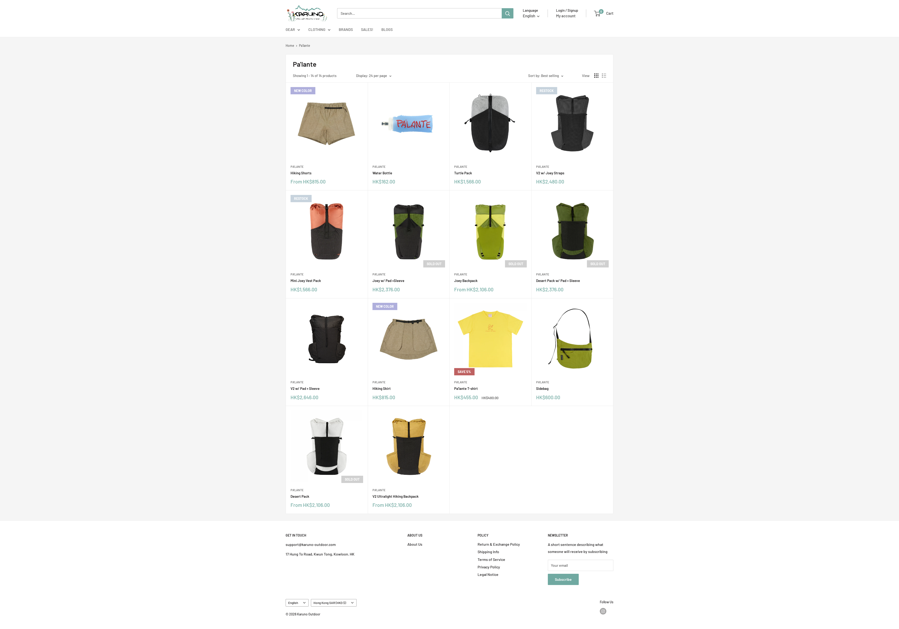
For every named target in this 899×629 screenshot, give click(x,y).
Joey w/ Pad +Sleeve (388, 280)
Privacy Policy (489, 567)
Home (290, 46)
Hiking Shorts (301, 173)
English (293, 603)
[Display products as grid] (596, 75)
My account (565, 15)
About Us (414, 544)
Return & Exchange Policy (499, 544)
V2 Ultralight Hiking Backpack (395, 496)
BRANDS (346, 29)
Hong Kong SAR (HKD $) (329, 603)
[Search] (507, 13)
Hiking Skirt (381, 388)
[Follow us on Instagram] (603, 611)
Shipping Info (488, 551)
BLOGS (387, 29)
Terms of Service (491, 559)
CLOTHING (316, 29)
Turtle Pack (463, 173)
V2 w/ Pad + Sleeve (305, 388)
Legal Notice (488, 574)
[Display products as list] (604, 75)
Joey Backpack (466, 280)
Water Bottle (382, 173)
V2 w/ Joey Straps (550, 173)
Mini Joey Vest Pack (306, 280)
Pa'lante (304, 46)
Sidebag (542, 388)
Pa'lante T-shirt (466, 388)
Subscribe (563, 579)
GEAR (290, 29)
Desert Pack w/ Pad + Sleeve (558, 280)
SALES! (367, 29)
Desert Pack (300, 496)
